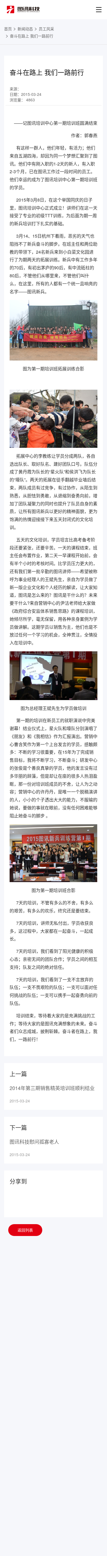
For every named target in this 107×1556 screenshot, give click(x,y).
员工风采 (46, 28)
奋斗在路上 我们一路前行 (31, 36)
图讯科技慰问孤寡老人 (34, 1141)
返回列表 (25, 1230)
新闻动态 (25, 28)
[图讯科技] (23, 10)
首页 (8, 28)
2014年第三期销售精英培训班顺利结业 (52, 1088)
